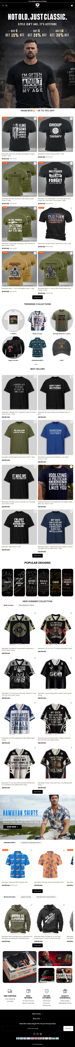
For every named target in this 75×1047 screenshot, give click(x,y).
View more (37, 297)
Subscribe (68, 1028)
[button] (3, 5)
